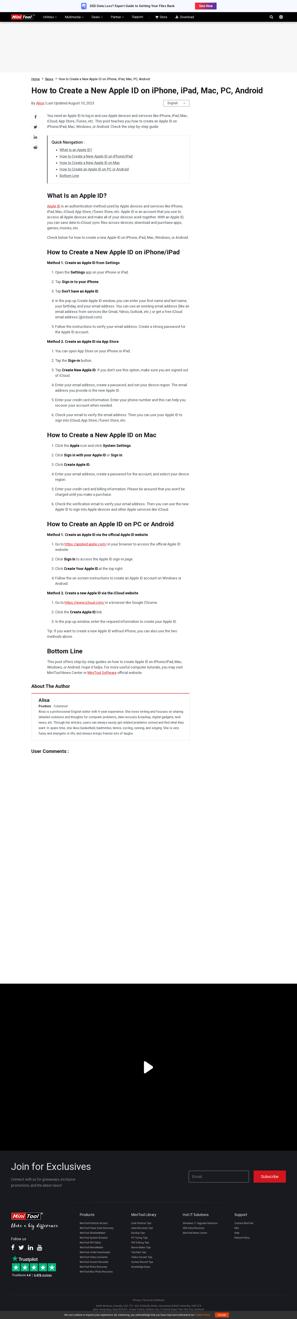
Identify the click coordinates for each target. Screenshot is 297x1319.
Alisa (40, 103)
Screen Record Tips (142, 1262)
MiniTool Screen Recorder (94, 1262)
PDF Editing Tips (140, 1242)
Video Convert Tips (141, 1257)
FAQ (236, 1228)
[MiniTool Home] (23, 17)
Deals (96, 17)
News (49, 79)
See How (206, 6)
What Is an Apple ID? (76, 150)
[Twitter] (21, 1248)
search (271, 17)
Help (236, 1233)
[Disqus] (110, 804)
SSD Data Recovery (193, 1228)
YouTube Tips (138, 1252)
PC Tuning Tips (139, 1237)
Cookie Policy (202, 1315)
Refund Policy (242, 1237)
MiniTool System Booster (94, 1237)
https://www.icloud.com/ (84, 602)
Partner (116, 17)
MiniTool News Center (195, 1233)
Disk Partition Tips (141, 1223)
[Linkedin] (30, 1248)
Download (186, 17)
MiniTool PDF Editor (90, 1242)
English (172, 103)
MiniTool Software (102, 673)
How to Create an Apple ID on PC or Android (94, 169)
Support (137, 17)
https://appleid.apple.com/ (85, 544)
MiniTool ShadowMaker (92, 1233)
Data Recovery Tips (142, 1228)
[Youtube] (39, 1248)
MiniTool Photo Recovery (93, 1266)
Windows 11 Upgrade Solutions (200, 1223)
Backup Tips (138, 1233)
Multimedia (73, 17)
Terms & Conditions (153, 1300)
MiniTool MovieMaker (91, 1247)
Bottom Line (69, 176)
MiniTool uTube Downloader (95, 1252)
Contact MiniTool (243, 1223)
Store (163, 17)
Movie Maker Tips (141, 1247)
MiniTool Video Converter (94, 1257)
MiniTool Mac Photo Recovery (96, 1271)
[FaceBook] (13, 1248)
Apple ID (53, 206)
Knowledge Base (140, 1266)
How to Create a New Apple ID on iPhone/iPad (96, 156)
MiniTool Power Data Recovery (97, 1228)
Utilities (49, 17)
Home (35, 79)
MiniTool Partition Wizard (93, 1223)
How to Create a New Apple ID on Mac (90, 163)
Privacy (137, 1300)
